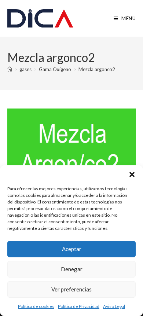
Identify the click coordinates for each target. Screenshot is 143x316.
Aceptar (71, 249)
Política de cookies (36, 306)
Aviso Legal (114, 306)
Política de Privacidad (78, 306)
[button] (132, 174)
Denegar (71, 269)
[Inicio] (9, 69)
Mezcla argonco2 (96, 69)
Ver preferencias (71, 289)
